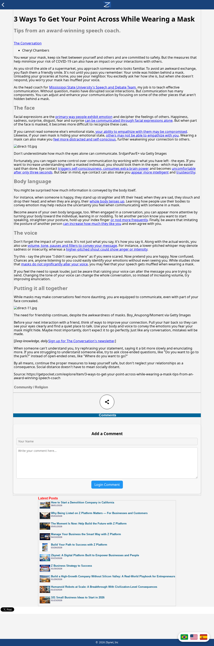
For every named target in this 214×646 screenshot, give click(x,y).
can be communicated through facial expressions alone (129, 120)
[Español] (203, 637)
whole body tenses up (107, 201)
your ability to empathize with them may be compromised (141, 131)
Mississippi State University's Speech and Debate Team (92, 87)
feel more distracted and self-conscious (84, 139)
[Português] (184, 637)
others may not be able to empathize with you (142, 135)
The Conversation (28, 43)
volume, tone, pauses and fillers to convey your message (72, 245)
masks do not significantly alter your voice (54, 264)
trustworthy (185, 172)
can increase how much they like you (92, 223)
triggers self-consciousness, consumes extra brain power (103, 168)
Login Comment (107, 484)
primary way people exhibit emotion (83, 116)
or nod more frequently (129, 220)
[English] (194, 637)
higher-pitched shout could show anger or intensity (106, 249)
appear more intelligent (150, 172)
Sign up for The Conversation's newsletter (81, 341)
